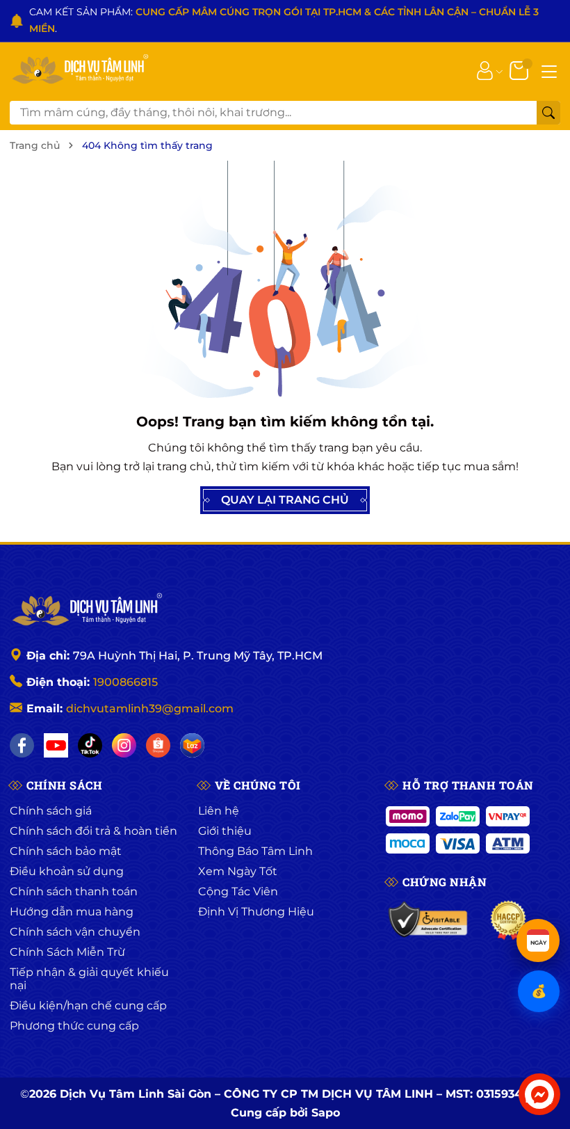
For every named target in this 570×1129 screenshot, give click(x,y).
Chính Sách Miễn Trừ (67, 952)
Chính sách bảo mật (66, 851)
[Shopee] (158, 745)
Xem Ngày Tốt (237, 871)
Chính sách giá (51, 810)
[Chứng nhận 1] (428, 920)
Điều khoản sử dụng (67, 871)
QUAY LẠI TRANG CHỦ (285, 499)
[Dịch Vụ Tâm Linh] (86, 610)
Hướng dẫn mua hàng (71, 911)
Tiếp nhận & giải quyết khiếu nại (89, 979)
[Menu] (549, 70)
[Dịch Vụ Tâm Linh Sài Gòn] (79, 70)
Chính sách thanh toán (74, 891)
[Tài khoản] (484, 69)
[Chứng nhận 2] (508, 920)
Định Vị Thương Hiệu (256, 911)
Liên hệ (218, 810)
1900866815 (125, 682)
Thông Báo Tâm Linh (255, 851)
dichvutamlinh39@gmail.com (150, 708)
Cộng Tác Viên (238, 891)
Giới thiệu (225, 831)
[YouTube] (56, 745)
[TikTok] (90, 745)
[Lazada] (192, 745)
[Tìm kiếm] (548, 113)
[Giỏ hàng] (520, 69)
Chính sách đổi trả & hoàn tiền (93, 831)
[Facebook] (22, 745)
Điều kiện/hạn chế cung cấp (88, 1005)
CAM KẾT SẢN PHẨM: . (284, 20)
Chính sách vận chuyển (75, 931)
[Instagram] (124, 745)
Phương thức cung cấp (74, 1025)
